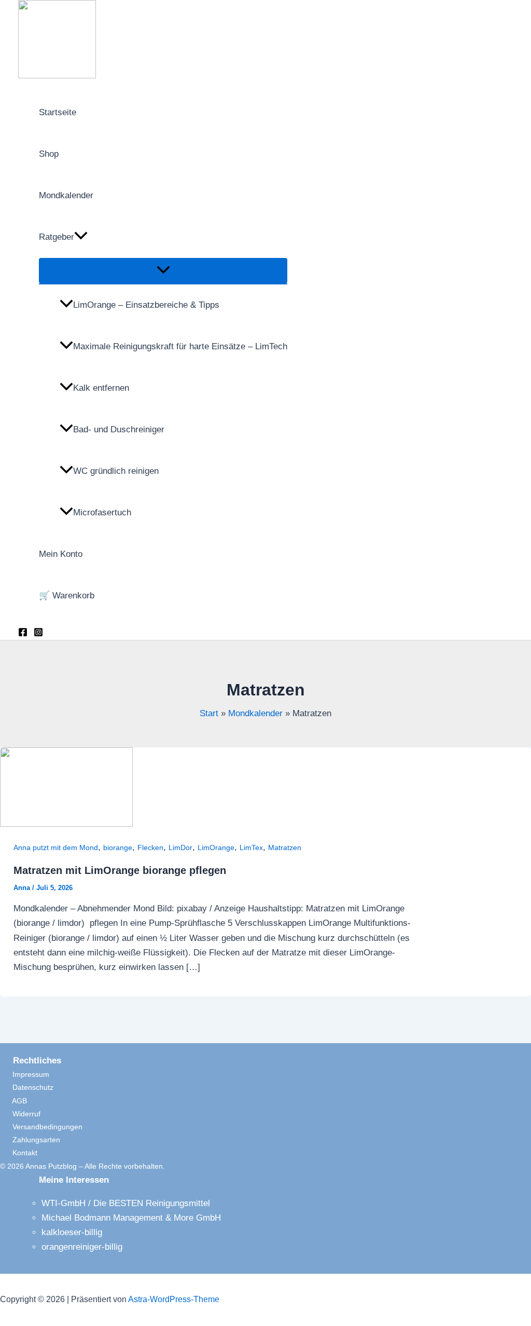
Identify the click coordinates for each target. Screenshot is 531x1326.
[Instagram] (38, 634)
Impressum (24, 1074)
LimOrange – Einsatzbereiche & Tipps (146, 305)
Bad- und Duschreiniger (118, 429)
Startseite (57, 112)
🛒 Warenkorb (66, 595)
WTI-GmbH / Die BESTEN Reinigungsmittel (125, 1203)
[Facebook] (22, 634)
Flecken (150, 847)
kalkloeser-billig (71, 1232)
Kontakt (18, 1153)
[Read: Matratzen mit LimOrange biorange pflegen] (66, 824)
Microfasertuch (102, 512)
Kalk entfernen (101, 388)
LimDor (180, 847)
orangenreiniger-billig (81, 1247)
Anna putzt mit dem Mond (55, 847)
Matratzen (284, 847)
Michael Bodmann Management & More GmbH (131, 1218)
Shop (49, 154)
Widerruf (20, 1114)
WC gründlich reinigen (116, 471)
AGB (13, 1101)
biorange (117, 847)
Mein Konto (60, 554)
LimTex (251, 847)
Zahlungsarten (30, 1140)
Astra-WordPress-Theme (173, 1299)
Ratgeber (56, 237)
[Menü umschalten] (163, 270)
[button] (81, 237)
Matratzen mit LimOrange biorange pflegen (119, 870)
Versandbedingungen (41, 1127)
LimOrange (216, 847)
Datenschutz (26, 1087)
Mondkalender (66, 195)
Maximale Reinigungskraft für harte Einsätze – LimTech (180, 346)
